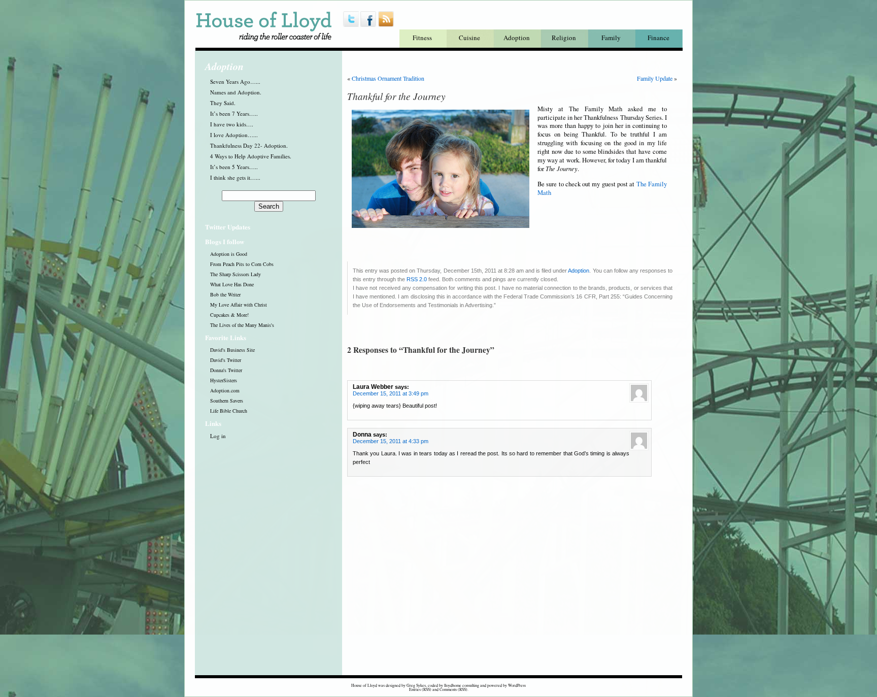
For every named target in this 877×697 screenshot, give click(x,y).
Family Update (654, 78)
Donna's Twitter (226, 370)
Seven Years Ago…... (235, 81)
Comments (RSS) (453, 689)
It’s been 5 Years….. (234, 167)
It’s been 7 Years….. (234, 113)
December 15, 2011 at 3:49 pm (390, 393)
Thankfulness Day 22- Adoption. (249, 145)
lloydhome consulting (461, 685)
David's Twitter (225, 359)
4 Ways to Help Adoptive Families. (250, 156)
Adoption (516, 37)
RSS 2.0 (417, 279)
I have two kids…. (231, 124)
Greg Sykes (416, 685)
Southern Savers (226, 400)
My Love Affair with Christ (238, 304)
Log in (218, 436)
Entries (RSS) (420, 689)
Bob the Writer (225, 294)
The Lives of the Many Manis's (242, 324)
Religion (564, 37)
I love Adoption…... (234, 135)
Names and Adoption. (235, 92)
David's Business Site (232, 349)
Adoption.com (225, 390)
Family (611, 37)
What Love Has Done (232, 284)
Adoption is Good (228, 253)
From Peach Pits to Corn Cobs (242, 264)
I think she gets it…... (235, 177)
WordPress (517, 685)
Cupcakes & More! (229, 314)
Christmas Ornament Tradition (388, 78)
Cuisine (469, 37)
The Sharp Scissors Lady (235, 274)
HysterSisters (223, 380)
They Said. (222, 103)
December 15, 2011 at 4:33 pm (390, 441)
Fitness (422, 37)
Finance (658, 37)
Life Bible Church (228, 410)
